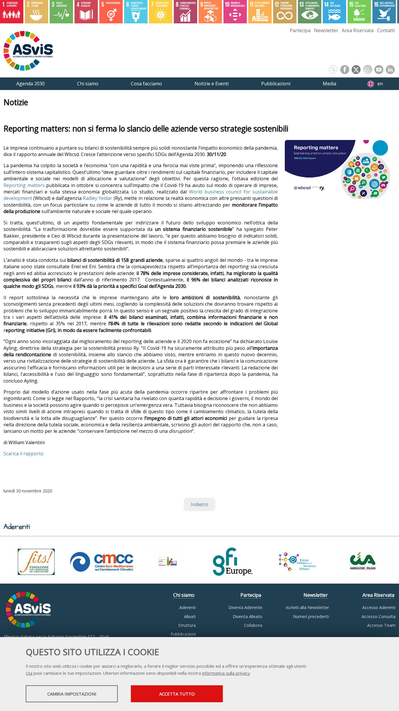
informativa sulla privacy (226, 673)
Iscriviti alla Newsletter (307, 607)
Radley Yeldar (97, 198)
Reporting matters (24, 185)
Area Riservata (358, 30)
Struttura (187, 625)
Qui (29, 673)
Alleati (190, 616)
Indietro (199, 504)
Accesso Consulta (378, 616)
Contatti (386, 30)
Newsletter (326, 30)
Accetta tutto (177, 694)
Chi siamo (184, 595)
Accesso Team (381, 625)
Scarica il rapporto (24, 453)
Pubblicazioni (183, 634)
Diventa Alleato (247, 616)
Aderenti (187, 607)
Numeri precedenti (311, 616)
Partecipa (300, 30)
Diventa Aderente (245, 607)
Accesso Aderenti (378, 607)
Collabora (253, 625)
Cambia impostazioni (71, 694)
